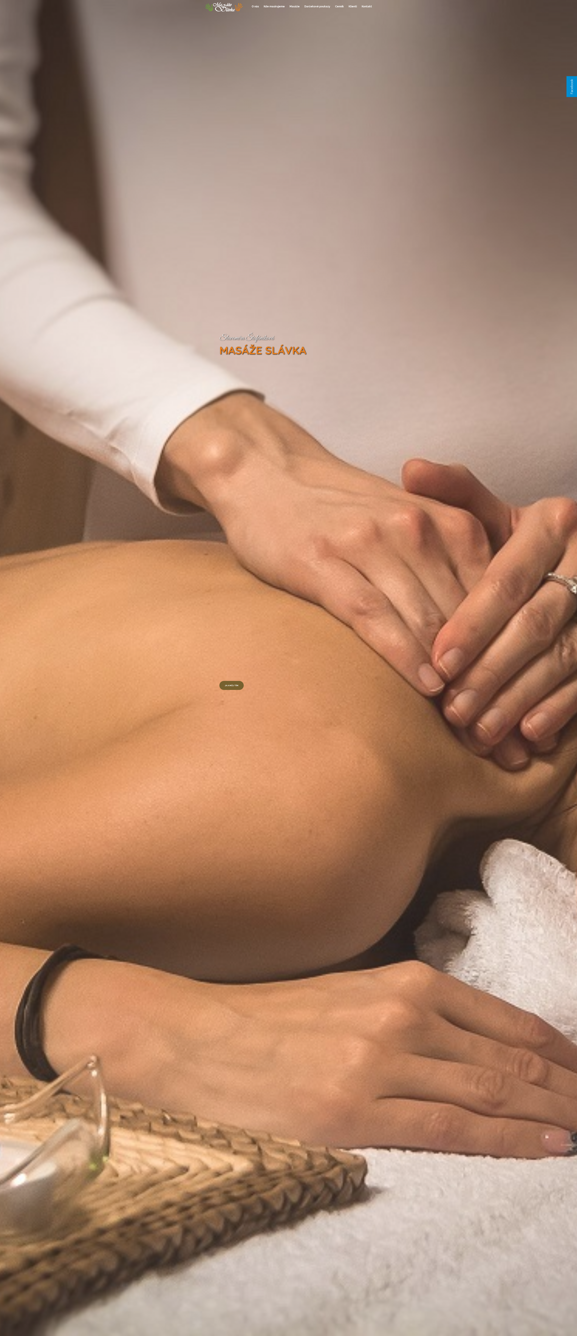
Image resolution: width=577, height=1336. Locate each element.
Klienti (353, 6)
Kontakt (367, 6)
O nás (255, 6)
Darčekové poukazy (317, 6)
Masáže (295, 6)
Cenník (339, 6)
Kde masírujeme (274, 6)
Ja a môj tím (231, 685)
